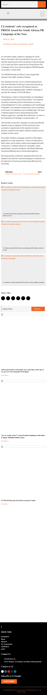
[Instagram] (12, 671)
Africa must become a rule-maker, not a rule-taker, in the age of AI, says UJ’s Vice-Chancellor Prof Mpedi (22, 370)
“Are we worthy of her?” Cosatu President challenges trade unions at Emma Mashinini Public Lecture (23, 436)
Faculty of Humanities (19, 44)
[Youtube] (8, 671)
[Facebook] (5, 671)
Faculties (6, 44)
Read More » (5, 375)
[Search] (42, 4)
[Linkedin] (15, 671)
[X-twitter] (2, 671)
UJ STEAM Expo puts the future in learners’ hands (18, 500)
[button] (42, 14)
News (31, 44)
